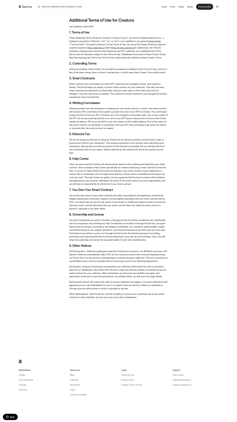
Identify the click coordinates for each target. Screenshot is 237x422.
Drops (164, 7)
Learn (72, 389)
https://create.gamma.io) (123, 47)
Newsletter (75, 384)
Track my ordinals (78, 394)
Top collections (26, 380)
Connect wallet (204, 7)
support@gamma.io (182, 384)
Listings (22, 384)
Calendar (74, 380)
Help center (178, 375)
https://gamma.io (96, 47)
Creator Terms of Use (131, 384)
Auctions (23, 389)
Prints (172, 7)
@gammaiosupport (182, 380)
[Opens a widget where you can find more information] (10, 417)
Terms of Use (154, 41)
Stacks (190, 7)
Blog (72, 375)
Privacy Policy (127, 380)
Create (181, 7)
